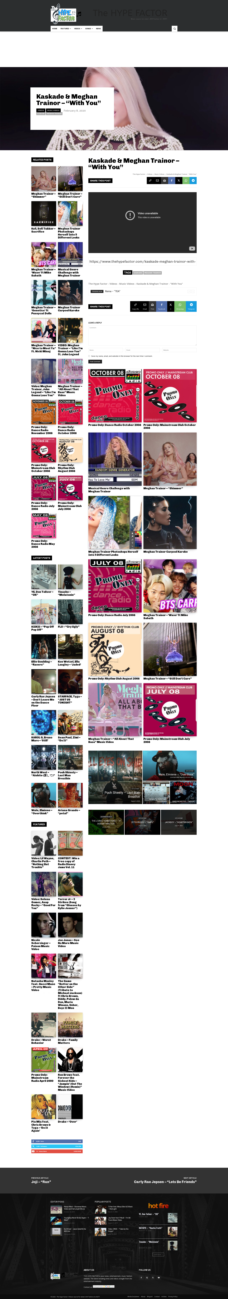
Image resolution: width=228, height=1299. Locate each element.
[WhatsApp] (186, 180)
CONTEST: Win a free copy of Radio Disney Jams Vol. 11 (68, 863)
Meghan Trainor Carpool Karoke (69, 309)
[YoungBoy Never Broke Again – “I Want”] (56, 1221)
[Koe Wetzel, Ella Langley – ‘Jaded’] (70, 646)
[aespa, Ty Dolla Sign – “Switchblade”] (156, 792)
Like (79, 1141)
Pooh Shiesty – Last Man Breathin (68, 775)
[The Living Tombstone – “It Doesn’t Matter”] (106, 822)
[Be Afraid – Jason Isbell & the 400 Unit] (56, 1232)
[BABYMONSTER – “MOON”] (183, 792)
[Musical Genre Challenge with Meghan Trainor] (70, 254)
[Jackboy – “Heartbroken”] (179, 822)
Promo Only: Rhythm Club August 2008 (66, 468)
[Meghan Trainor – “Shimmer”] (43, 178)
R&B (59, 623)
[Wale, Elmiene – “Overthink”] (43, 795)
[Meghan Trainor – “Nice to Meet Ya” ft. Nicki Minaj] (43, 330)
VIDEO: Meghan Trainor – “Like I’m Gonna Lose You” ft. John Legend (70, 350)
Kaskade (41, 114)
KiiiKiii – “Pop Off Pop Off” (42, 628)
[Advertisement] (114, 49)
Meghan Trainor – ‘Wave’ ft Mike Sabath (43, 272)
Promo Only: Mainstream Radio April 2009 (42, 1077)
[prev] (189, 291)
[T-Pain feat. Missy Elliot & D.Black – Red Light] (100, 1210)
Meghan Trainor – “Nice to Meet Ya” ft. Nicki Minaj (43, 348)
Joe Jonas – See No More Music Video (68, 943)
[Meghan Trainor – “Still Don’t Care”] (70, 178)
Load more (157, 1254)
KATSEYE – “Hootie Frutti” (150, 1227)
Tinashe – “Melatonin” (66, 593)
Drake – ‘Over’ (67, 1121)
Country (60, 658)
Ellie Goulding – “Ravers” (41, 663)
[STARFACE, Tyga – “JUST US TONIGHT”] (70, 681)
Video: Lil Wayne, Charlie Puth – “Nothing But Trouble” (42, 863)
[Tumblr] (147, 1277)
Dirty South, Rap (36, 1036)
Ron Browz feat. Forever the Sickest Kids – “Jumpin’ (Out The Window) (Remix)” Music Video (70, 1082)
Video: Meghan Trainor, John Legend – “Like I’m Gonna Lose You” (43, 391)
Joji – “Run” (41, 1182)
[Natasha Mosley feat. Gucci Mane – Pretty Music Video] (43, 966)
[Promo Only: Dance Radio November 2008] (43, 412)
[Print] (164, 180)
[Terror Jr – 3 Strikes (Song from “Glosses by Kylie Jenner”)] (70, 884)
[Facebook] (171, 180)
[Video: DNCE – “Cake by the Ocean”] (100, 1232)
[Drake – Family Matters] (70, 1025)
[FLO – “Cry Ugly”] (70, 611)
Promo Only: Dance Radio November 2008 (41, 430)
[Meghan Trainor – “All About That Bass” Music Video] (70, 371)
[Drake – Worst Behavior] (43, 1025)
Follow (78, 1146)
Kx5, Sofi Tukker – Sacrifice (43, 230)
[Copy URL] (150, 180)
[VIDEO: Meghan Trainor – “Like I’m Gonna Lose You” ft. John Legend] (70, 330)
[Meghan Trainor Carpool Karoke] (70, 292)
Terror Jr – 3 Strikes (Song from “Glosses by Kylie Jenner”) (69, 903)
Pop (59, 693)
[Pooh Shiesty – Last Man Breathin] (70, 757)
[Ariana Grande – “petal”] (70, 795)
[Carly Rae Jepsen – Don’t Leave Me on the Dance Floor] (43, 681)
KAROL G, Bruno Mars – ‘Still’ (41, 739)
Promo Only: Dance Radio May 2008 (43, 544)
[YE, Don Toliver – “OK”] (43, 577)
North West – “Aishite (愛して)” (43, 774)
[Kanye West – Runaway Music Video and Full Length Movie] (56, 1210)
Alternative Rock (106, 817)
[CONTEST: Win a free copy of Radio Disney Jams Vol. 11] (70, 843)
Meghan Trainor (54, 114)
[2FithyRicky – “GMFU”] (142, 822)
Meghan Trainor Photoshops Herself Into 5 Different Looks (69, 233)
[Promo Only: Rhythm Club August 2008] (70, 450)
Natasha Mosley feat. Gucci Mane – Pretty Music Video (43, 985)
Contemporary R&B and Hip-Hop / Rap (181, 777)
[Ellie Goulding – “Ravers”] (43, 646)
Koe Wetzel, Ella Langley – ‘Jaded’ (69, 663)
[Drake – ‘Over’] (70, 1106)
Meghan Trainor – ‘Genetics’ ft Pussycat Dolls (43, 310)
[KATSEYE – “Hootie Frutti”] (172, 1231)
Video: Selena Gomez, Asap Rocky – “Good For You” (43, 903)
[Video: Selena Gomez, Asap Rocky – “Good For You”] (43, 884)
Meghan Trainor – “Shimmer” (43, 195)
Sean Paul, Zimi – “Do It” (69, 739)
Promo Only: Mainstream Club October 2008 (43, 468)
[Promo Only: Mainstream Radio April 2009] (43, 1059)
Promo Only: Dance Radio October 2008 (67, 430)
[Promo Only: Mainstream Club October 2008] (43, 450)
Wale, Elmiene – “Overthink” (41, 812)
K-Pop (33, 623)
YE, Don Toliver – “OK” (42, 593)
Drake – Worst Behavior (41, 1041)
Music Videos (53, 110)
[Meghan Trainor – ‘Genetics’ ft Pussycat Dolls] (43, 292)
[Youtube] (159, 1277)
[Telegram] (193, 180)
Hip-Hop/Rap (35, 588)
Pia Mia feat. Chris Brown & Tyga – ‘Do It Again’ (41, 1126)
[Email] (157, 180)
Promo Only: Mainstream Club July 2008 (70, 506)
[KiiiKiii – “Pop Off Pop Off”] (43, 611)
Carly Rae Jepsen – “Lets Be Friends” (165, 1182)
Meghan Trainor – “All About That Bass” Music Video (70, 391)
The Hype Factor (139, 174)
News (59, 855)
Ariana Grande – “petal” (69, 812)
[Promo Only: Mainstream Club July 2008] (70, 488)
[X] (178, 180)
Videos (41, 110)
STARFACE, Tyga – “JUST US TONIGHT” (70, 699)
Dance (60, 588)
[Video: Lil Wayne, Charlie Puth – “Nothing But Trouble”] (43, 843)
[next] (192, 291)
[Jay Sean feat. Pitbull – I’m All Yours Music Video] (100, 1221)
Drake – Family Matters (68, 1041)
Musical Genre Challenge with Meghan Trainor (69, 272)
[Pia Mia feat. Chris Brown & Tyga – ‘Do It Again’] (43, 1106)
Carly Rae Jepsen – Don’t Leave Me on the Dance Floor (43, 701)
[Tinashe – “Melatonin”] (70, 577)
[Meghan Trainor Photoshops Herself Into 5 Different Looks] (70, 213)
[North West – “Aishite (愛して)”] (43, 757)
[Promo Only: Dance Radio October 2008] (70, 412)
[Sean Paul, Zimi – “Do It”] (70, 722)
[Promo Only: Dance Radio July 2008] (43, 488)
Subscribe (77, 1151)
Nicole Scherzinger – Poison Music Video (40, 944)
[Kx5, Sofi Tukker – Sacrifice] (43, 213)
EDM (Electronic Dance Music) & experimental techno (151, 1245)
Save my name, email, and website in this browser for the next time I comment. (121, 356)
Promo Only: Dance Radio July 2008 (43, 506)
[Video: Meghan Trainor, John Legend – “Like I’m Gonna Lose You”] (43, 371)
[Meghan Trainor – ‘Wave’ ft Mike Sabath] (43, 254)
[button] (174, 28)
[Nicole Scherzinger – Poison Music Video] (43, 925)
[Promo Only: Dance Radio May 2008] (43, 525)
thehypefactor (103, 123)
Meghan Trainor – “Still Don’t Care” (70, 195)
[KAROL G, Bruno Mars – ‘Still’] (43, 722)
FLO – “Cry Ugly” (68, 626)
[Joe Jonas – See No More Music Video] (70, 925)
